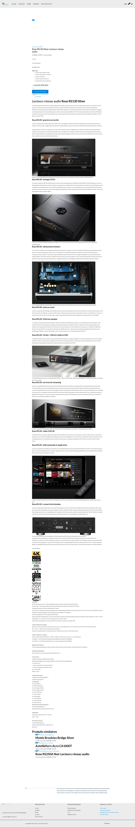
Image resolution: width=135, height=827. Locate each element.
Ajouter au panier (40, 91)
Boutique (22, 4)
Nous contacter (46, 4)
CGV (69, 812)
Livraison (36, 4)
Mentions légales (72, 808)
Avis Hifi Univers (104, 814)
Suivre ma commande (105, 810)
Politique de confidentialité (74, 810)
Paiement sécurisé (72, 814)
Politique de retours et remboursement (109, 812)
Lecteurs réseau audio (37, 46)
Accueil (14, 4)
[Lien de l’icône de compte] (132, 4)
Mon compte (103, 808)
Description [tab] (38, 96)
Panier (29, 4)
